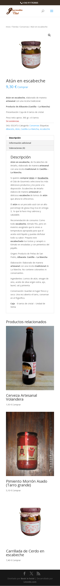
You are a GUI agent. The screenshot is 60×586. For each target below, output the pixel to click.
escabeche (45, 129)
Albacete (10, 129)
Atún (17, 129)
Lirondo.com (30, 581)
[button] (49, 35)
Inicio (8, 26)
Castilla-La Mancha (30, 129)
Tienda (15, 26)
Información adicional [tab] (20, 142)
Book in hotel (27, 578)
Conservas (24, 26)
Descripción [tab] (15, 137)
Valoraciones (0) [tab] (17, 148)
